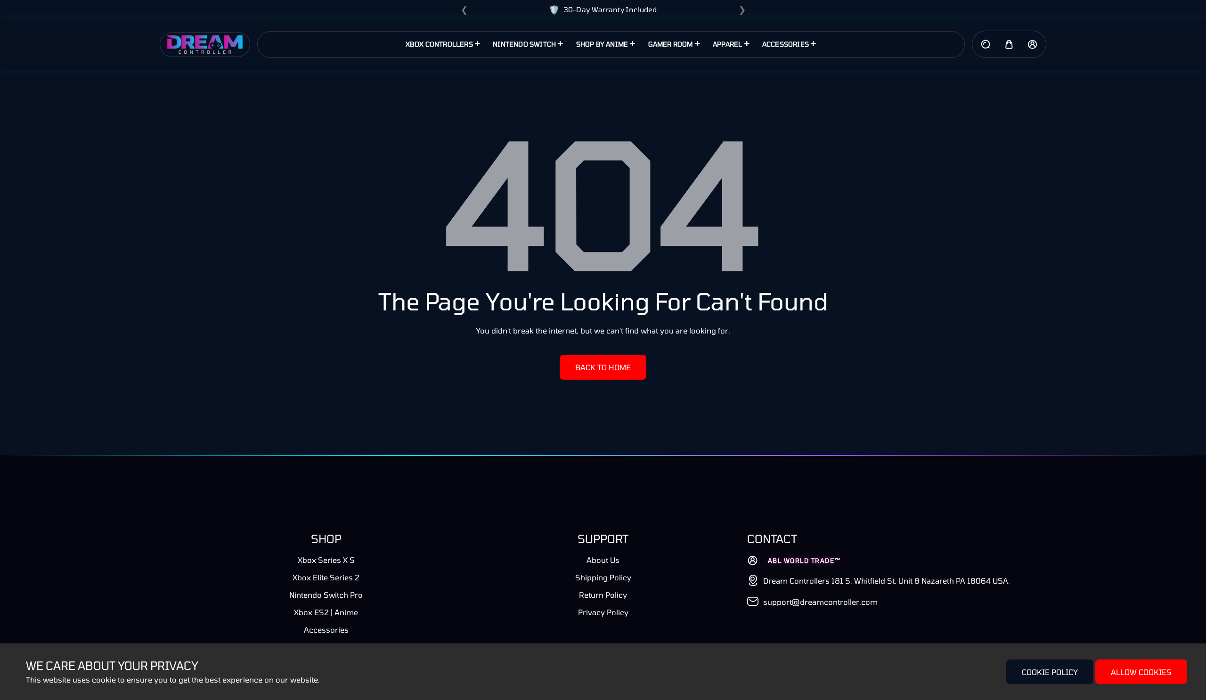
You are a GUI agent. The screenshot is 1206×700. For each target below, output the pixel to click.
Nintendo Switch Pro (326, 594)
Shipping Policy (603, 577)
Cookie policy (1050, 671)
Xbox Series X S (326, 559)
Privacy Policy (603, 612)
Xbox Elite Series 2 (326, 577)
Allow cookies (1141, 671)
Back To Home (603, 367)
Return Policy (603, 594)
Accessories (326, 629)
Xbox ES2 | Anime (326, 612)
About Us (603, 559)
